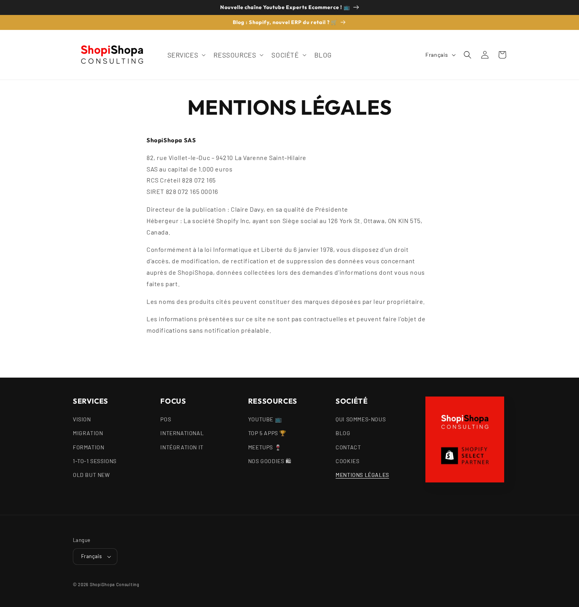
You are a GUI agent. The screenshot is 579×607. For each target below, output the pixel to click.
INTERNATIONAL (182, 433)
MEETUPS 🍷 (264, 447)
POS (165, 419)
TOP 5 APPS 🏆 (267, 433)
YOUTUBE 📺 (265, 419)
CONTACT (348, 447)
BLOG (343, 433)
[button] (186, 55)
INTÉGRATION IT (181, 447)
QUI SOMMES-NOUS (361, 419)
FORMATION (88, 447)
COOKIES (347, 461)
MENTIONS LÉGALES (362, 474)
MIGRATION (88, 433)
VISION (82, 419)
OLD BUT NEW (91, 474)
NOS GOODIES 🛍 (269, 461)
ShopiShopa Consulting (114, 584)
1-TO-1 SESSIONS (95, 461)
